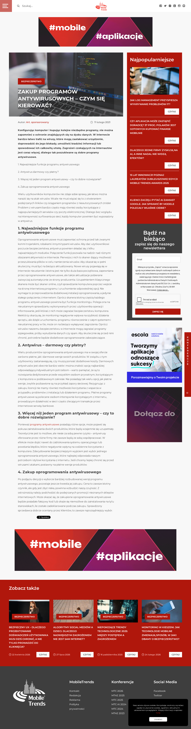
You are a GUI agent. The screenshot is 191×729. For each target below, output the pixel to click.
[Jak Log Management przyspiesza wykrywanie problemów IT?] (154, 81)
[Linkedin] (174, 6)
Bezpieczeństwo (31, 81)
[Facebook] (161, 6)
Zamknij (158, 719)
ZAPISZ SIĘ (157, 311)
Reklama (74, 700)
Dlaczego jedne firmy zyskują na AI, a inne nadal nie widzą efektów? (154, 154)
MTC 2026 (117, 691)
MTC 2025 (117, 700)
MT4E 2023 (117, 713)
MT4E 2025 (117, 695)
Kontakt (74, 691)
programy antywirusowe (44, 424)
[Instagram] (170, 6)
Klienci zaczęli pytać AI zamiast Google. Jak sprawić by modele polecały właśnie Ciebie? (152, 204)
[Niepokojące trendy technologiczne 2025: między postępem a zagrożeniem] (117, 611)
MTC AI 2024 (118, 704)
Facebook (160, 691)
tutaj (158, 713)
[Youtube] (179, 6)
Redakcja (75, 695)
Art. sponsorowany (37, 122)
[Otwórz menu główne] (6, 6)
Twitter (158, 695)
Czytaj (172, 111)
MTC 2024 (117, 708)
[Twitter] (165, 6)
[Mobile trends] (101, 6)
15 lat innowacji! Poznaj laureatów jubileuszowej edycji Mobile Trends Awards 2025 (154, 179)
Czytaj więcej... (163, 290)
